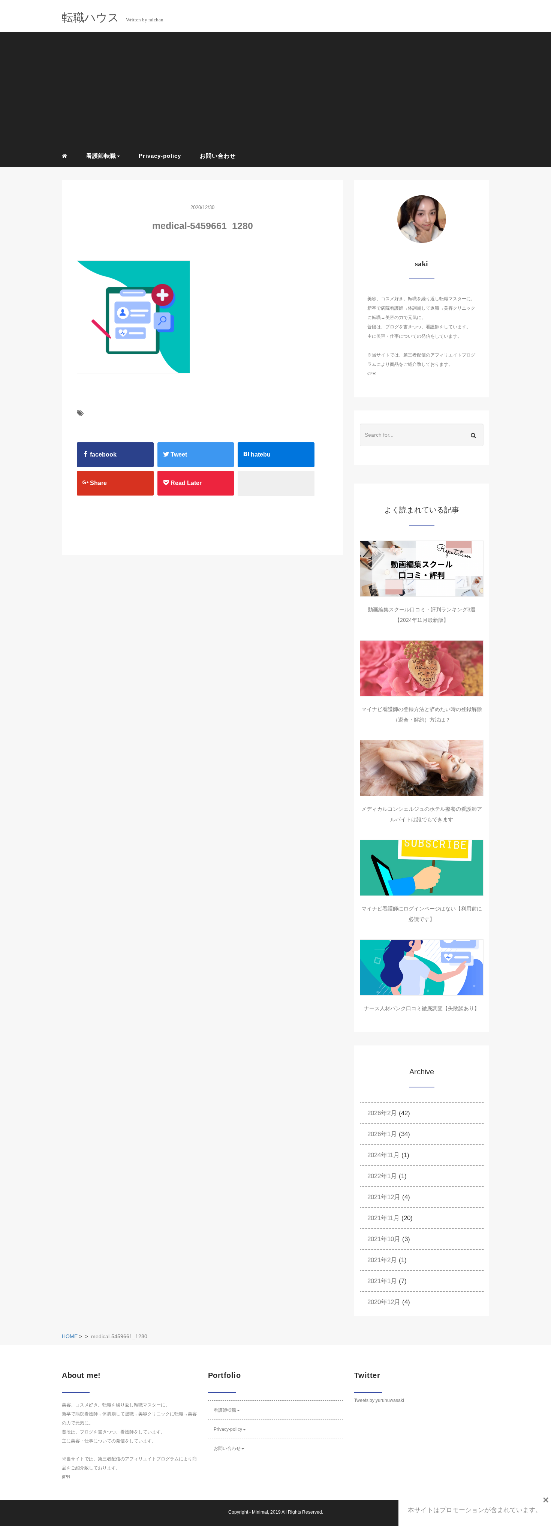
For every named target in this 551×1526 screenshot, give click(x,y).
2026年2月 (382, 1113)
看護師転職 (225, 1410)
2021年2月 (382, 1260)
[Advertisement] (281, 90)
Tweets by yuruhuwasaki (379, 1400)
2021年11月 (383, 1218)
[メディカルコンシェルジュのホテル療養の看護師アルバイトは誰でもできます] (422, 768)
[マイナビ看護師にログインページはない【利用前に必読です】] (422, 868)
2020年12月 (383, 1302)
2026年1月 (382, 1134)
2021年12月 (383, 1197)
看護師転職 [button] (101, 156)
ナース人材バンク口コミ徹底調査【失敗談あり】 (421, 1008)
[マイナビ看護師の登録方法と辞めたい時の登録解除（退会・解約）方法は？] (422, 668)
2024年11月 (383, 1155)
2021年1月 (382, 1281)
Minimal (260, 1512)
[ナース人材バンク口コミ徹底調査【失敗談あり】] (422, 967)
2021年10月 (383, 1239)
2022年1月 (382, 1176)
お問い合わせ (218, 156)
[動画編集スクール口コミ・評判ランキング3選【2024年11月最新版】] (422, 569)
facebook (102, 454)
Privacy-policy (160, 156)
